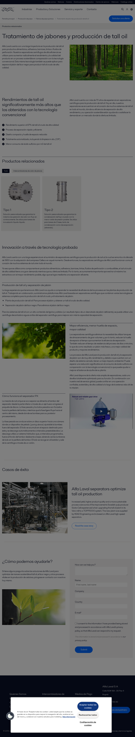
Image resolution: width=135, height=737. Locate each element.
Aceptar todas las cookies (88, 706)
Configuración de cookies (88, 723)
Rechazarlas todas (88, 715)
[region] (61, 715)
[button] (10, 716)
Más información (68, 717)
